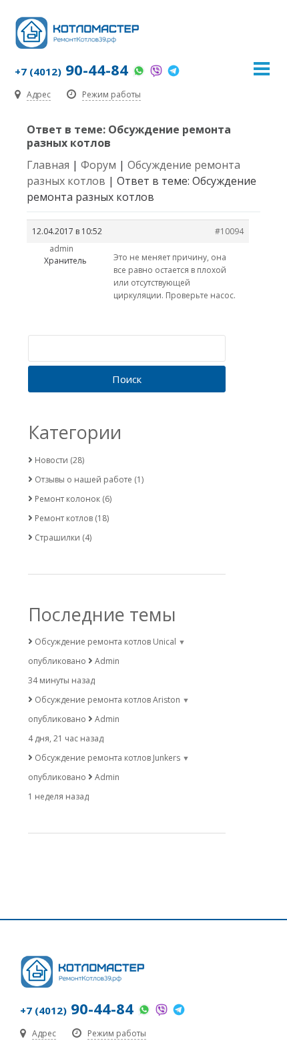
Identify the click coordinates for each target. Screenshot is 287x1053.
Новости (51, 460)
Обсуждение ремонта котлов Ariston (107, 699)
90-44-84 (71, 69)
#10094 (229, 231)
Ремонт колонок (67, 498)
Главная (48, 164)
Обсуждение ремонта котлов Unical (105, 641)
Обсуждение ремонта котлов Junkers (107, 757)
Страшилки (57, 537)
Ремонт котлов (64, 518)
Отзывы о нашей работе (83, 479)
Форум (98, 164)
